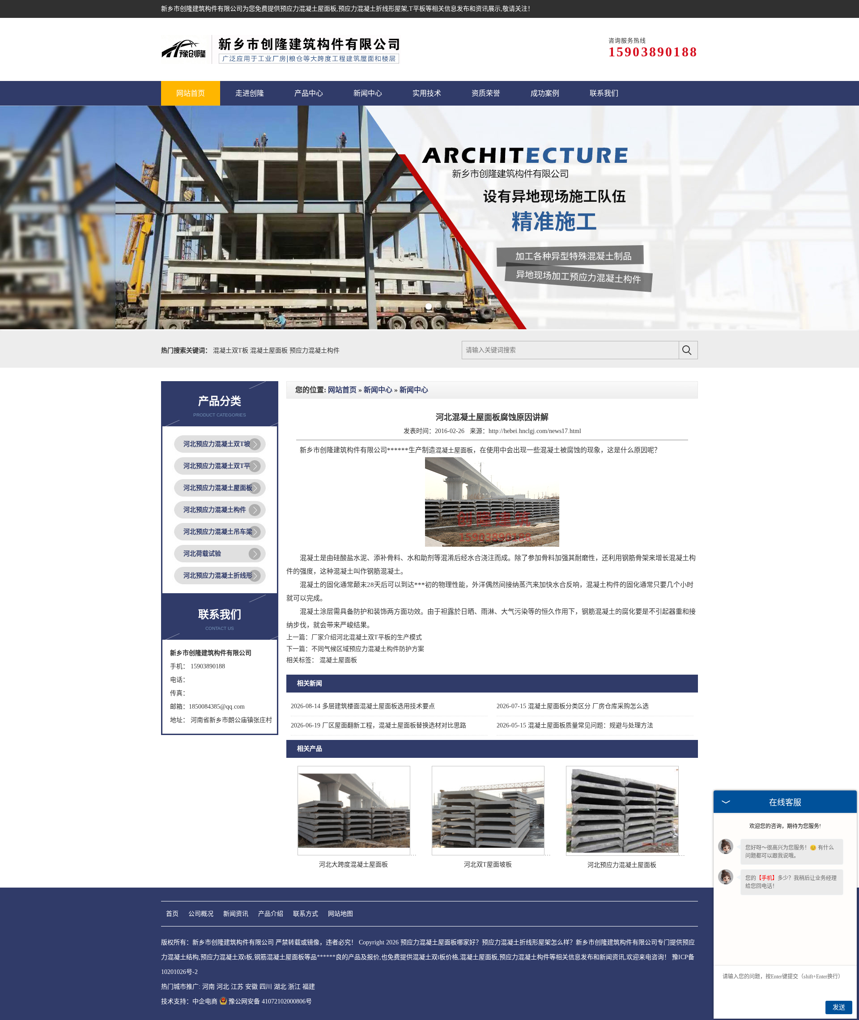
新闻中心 (378, 390)
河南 (208, 986)
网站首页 (342, 390)
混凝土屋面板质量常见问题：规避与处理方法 (575, 725)
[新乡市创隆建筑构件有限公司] (281, 49)
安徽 (251, 986)
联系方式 (305, 913)
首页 (172, 913)
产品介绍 (270, 913)
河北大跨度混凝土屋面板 (353, 864)
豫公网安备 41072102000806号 (270, 1001)
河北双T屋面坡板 (488, 864)
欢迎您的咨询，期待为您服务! (785, 826)
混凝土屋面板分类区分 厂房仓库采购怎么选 (573, 706)
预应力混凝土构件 (314, 350)
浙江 (294, 986)
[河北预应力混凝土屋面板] (622, 853)
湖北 (280, 986)
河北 (223, 986)
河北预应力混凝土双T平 (216, 466)
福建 (308, 986)
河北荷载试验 (202, 553)
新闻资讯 (235, 913)
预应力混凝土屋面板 (308, 8)
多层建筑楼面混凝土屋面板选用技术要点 (363, 706)
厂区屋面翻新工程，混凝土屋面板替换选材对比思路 (378, 725)
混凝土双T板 (231, 350)
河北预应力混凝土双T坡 (216, 444)
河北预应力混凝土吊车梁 (217, 531)
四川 (265, 986)
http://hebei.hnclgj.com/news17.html (535, 431)
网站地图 (340, 913)
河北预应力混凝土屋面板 (217, 487)
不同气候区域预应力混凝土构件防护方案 (367, 649)
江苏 (237, 986)
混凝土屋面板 (269, 350)
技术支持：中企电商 (189, 1001)
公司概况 (200, 913)
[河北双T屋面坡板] (488, 853)
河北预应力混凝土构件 (214, 509)
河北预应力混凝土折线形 (217, 575)
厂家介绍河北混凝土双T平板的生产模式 (366, 637)
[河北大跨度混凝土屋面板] (354, 853)
